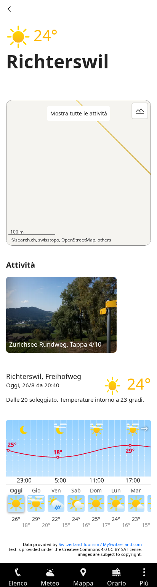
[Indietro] (9, 9)
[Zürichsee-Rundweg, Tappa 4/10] (61, 314)
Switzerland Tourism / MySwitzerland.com (100, 544)
